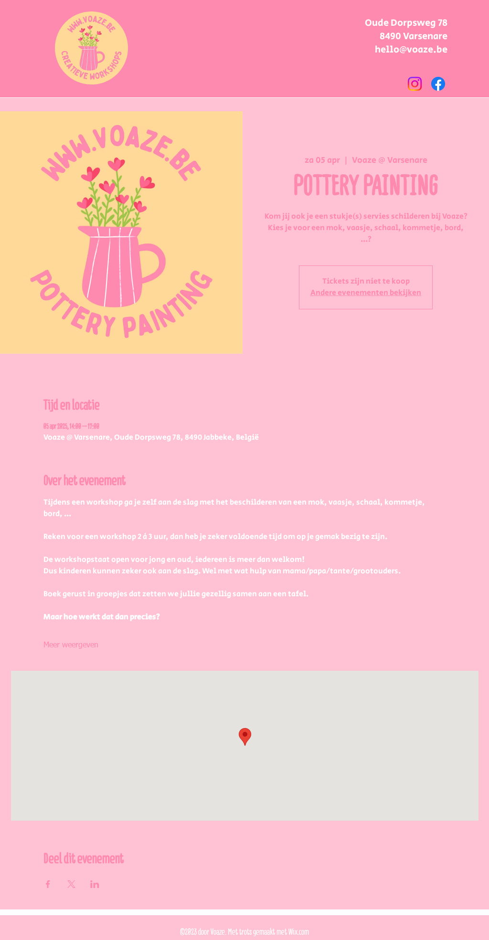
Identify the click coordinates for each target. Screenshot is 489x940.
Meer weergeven (70, 645)
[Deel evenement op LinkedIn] (94, 884)
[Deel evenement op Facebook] (48, 884)
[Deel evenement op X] (71, 884)
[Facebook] (438, 83)
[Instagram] (414, 83)
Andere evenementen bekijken (365, 292)
